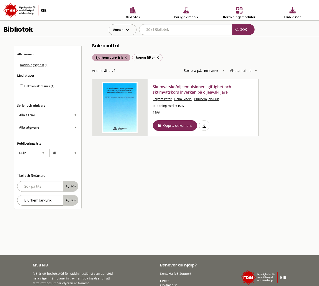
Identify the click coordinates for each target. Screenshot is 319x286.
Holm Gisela (183, 99)
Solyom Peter (162, 99)
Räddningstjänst (32, 65)
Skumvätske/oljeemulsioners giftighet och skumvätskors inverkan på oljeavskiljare (192, 89)
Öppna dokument (177, 125)
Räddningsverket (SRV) (169, 106)
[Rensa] (158, 57)
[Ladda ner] (204, 125)
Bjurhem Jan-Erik (206, 99)
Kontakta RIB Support (175, 273)
